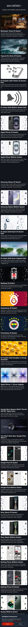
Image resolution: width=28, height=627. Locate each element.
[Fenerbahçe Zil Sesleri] (14, 323)
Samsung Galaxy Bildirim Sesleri (13, 207)
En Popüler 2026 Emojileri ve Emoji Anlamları (13, 359)
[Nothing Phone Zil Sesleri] (14, 577)
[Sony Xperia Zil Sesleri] (14, 503)
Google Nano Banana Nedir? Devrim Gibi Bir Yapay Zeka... (14, 410)
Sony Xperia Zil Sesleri (9, 512)
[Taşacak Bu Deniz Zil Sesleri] (14, 46)
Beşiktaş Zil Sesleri (8, 283)
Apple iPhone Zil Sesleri (9, 132)
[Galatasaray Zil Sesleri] (14, 298)
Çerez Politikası (17, 621)
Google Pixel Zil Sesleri (9, 462)
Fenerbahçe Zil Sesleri (9, 333)
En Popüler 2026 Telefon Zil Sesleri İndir (13, 82)
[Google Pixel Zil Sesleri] (14, 453)
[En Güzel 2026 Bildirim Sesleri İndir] (14, 98)
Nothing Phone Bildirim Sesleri (12, 562)
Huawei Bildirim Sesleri (9, 612)
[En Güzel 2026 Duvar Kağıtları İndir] (14, 249)
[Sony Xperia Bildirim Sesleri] (14, 528)
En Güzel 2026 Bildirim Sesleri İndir (13, 107)
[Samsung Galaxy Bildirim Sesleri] (14, 197)
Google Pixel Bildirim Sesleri (11, 487)
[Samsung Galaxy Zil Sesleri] (14, 172)
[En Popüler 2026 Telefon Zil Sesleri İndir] (14, 71)
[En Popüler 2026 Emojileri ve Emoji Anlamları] (14, 348)
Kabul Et (8, 624)
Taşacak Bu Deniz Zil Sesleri (11, 56)
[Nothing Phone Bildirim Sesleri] (14, 552)
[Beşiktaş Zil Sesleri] (14, 274)
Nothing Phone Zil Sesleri (10, 587)
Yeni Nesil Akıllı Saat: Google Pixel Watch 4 (13, 437)
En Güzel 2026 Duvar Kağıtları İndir (13, 258)
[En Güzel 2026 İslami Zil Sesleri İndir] (14, 222)
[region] (14, 620)
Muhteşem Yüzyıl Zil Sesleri (11, 31)
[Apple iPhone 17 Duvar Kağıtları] (14, 375)
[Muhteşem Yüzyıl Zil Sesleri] (14, 21)
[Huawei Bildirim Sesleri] (14, 602)
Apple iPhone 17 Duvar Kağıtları (12, 384)
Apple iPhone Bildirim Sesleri (11, 157)
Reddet (20, 624)
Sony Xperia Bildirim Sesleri (11, 537)
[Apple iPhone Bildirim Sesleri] (14, 147)
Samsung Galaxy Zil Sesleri (11, 182)
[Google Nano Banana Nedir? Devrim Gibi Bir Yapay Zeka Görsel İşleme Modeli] (14, 400)
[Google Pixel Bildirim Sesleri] (14, 478)
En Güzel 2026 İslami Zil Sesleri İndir (12, 232)
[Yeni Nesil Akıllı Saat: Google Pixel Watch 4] (14, 426)
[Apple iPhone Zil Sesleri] (14, 123)
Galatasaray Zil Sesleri (9, 308)
